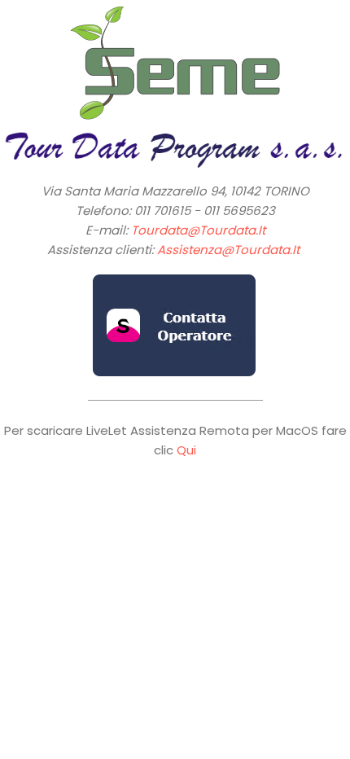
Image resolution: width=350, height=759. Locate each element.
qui (186, 449)
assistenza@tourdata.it (228, 249)
